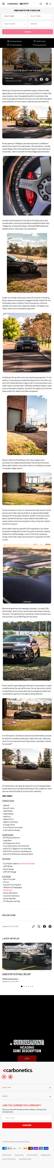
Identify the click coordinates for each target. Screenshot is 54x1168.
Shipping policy (46, 1155)
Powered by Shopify (23, 1142)
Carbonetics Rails (27, 863)
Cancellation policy (25, 1159)
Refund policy (6, 1155)
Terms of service (32, 1155)
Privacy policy (19, 1155)
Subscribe (27, 1125)
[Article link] (27, 963)
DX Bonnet (7, 890)
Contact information (9, 1159)
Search (27, 32)
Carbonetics (12, 1142)
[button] (3, 3)
